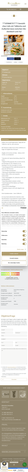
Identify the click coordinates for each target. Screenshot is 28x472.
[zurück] (3, 394)
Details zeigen (20, 249)
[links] (11, 16)
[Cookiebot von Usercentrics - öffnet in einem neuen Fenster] (20, 208)
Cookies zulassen (14, 253)
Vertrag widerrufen (14, 462)
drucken (21, 62)
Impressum (7, 460)
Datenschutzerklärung (11, 367)
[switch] (24, 235)
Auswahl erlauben (14, 258)
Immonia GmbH (22, 458)
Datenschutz (16, 460)
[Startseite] (14, 4)
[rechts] (16, 16)
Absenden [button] (13, 379)
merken (15, 62)
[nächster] (24, 394)
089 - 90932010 (25, 464)
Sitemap (21, 460)
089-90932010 (12, 9)
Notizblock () (9, 62)
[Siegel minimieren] (7, 463)
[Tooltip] (26, 468)
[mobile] (25, 4)
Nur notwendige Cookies (14, 262)
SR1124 (4, 84)
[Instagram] (20, 9)
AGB (11, 460)
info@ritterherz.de (9, 418)
